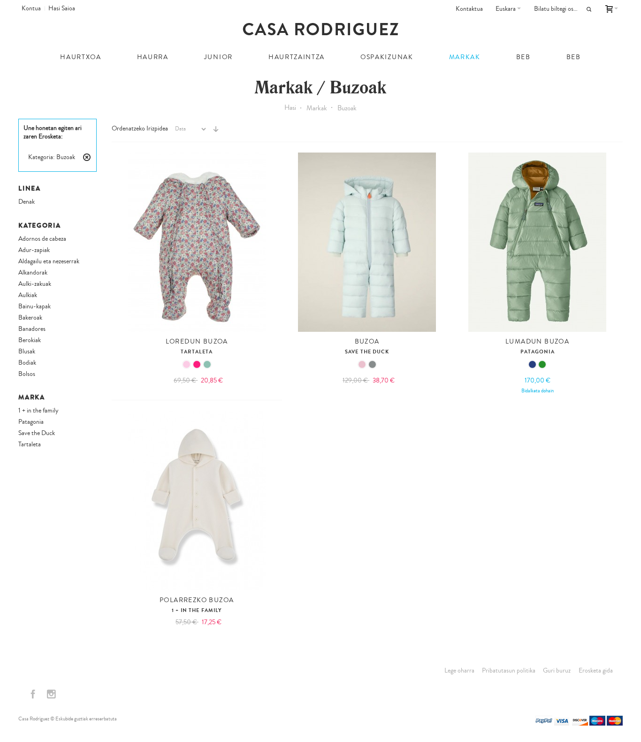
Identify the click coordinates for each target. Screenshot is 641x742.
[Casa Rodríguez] (320, 29)
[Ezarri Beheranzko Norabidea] (216, 129)
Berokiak (29, 340)
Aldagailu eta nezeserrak (48, 261)
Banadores (32, 329)
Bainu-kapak (34, 306)
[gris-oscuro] (372, 364)
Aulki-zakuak (34, 284)
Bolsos (26, 374)
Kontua (31, 8)
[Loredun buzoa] (197, 242)
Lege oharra (459, 670)
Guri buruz (557, 670)
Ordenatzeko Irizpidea (140, 128)
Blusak (26, 351)
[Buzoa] (367, 242)
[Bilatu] (588, 9)
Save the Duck (367, 352)
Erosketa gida (596, 670)
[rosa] (186, 364)
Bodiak (27, 362)
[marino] (532, 364)
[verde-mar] (207, 364)
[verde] (542, 364)
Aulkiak (27, 295)
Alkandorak (32, 272)
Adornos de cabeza (42, 239)
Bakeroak (30, 317)
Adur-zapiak (34, 250)
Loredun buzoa (197, 341)
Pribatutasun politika (508, 670)
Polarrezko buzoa (197, 600)
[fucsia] (196, 364)
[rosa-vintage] (362, 364)
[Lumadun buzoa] (537, 242)
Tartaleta (197, 352)
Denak (26, 202)
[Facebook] (33, 694)
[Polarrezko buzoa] (197, 500)
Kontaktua (469, 9)
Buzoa (367, 341)
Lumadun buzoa (537, 341)
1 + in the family (196, 610)
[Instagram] (51, 694)
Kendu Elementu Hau (87, 157)
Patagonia (537, 352)
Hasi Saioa (61, 8)
